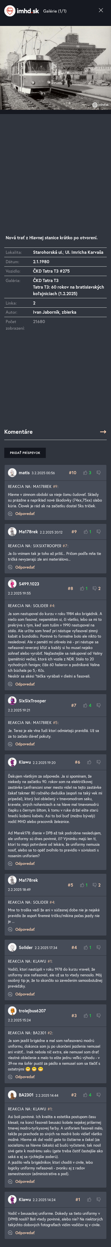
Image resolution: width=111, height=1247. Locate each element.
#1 (50, 961)
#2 (50, 1032)
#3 (74, 1015)
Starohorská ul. (48, 252)
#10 (72, 472)
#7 (65, 545)
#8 (70, 588)
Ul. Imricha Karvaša (84, 252)
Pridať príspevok (25, 453)
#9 (55, 486)
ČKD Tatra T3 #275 (51, 271)
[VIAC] (103, 431)
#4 (52, 605)
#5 (55, 722)
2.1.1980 (41, 261)
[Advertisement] (55, 169)
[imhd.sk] (21, 11)
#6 (77, 762)
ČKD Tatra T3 (46, 280)
